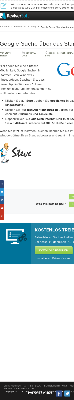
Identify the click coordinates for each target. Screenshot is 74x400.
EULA (38, 385)
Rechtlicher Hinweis (55, 385)
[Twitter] (67, 396)
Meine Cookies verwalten (19, 388)
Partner (28, 385)
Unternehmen (12, 385)
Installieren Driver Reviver (54, 258)
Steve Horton (5, 54)
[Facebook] (59, 396)
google (52, 52)
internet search (64, 52)
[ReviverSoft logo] (14, 16)
